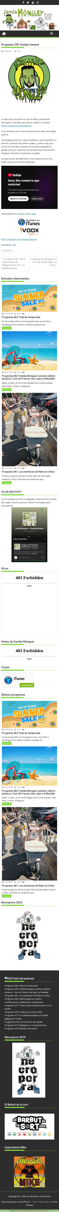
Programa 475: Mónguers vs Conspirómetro (26, 1025)
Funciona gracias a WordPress (15, 1201)
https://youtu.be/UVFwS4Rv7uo (16, 125)
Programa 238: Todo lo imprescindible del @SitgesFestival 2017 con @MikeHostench (13, 263)
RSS (14, 244)
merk (19, 51)
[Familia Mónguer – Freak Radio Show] (29, 28)
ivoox (27, 213)
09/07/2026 (8, 372)
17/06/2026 (8, 468)
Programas (7, 250)
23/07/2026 (8, 313)
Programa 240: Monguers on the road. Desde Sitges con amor (44, 262)
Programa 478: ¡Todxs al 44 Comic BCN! (23, 1012)
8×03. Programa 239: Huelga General (18, 239)
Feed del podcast (23, 978)
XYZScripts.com (43, 1211)
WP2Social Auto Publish (18, 1211)
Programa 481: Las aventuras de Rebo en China (27, 995)
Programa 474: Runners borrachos (21, 1028)
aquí (34, 213)
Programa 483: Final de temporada (21, 985)
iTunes (20, 213)
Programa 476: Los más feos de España (24, 1021)
